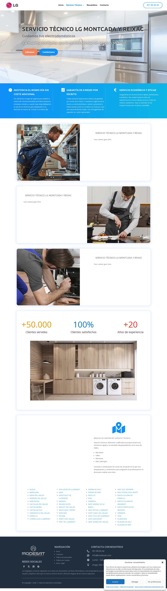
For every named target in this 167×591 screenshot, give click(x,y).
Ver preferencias (154, 582)
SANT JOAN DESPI (95, 519)
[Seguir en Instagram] (33, 566)
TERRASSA (121, 513)
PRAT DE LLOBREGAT (67, 522)
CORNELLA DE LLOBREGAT (40, 519)
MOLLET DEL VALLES (67, 507)
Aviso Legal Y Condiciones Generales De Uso (149, 587)
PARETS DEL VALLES (66, 519)
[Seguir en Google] (38, 566)
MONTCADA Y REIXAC (67, 510)
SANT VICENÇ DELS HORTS (127, 492)
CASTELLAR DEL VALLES (39, 504)
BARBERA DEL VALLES (38, 498)
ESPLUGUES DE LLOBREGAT (69, 489)
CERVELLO (33, 516)
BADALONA (34, 492)
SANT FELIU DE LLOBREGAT (99, 516)
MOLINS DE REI (65, 504)
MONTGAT (63, 513)
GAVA (61, 492)
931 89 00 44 (153, 5)
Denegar (134, 582)
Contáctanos (48, 52)
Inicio (61, 5)
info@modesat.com (101, 555)
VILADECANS (122, 519)
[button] (162, 562)
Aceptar (115, 582)
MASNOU (62, 501)
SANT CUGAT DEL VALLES (98, 513)
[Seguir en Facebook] (24, 566)
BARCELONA (34, 501)
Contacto (104, 5)
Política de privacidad (64, 557)
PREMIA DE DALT (94, 489)
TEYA (119, 516)
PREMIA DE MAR (94, 492)
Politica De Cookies (112, 587)
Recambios (92, 5)
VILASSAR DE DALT (124, 522)
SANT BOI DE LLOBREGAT (98, 510)
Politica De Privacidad (127, 587)
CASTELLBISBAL (36, 507)
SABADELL (92, 501)
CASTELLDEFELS (36, 510)
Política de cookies (63, 560)
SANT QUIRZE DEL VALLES (98, 522)
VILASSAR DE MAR (124, 525)
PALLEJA (62, 516)
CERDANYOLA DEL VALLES (40, 513)
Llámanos (29, 52)
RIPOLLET (92, 495)
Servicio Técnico (74, 5)
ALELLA (32, 489)
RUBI (90, 498)
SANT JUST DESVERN (125, 489)
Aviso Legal (60, 563)
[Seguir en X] (29, 566)
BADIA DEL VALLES (37, 495)
